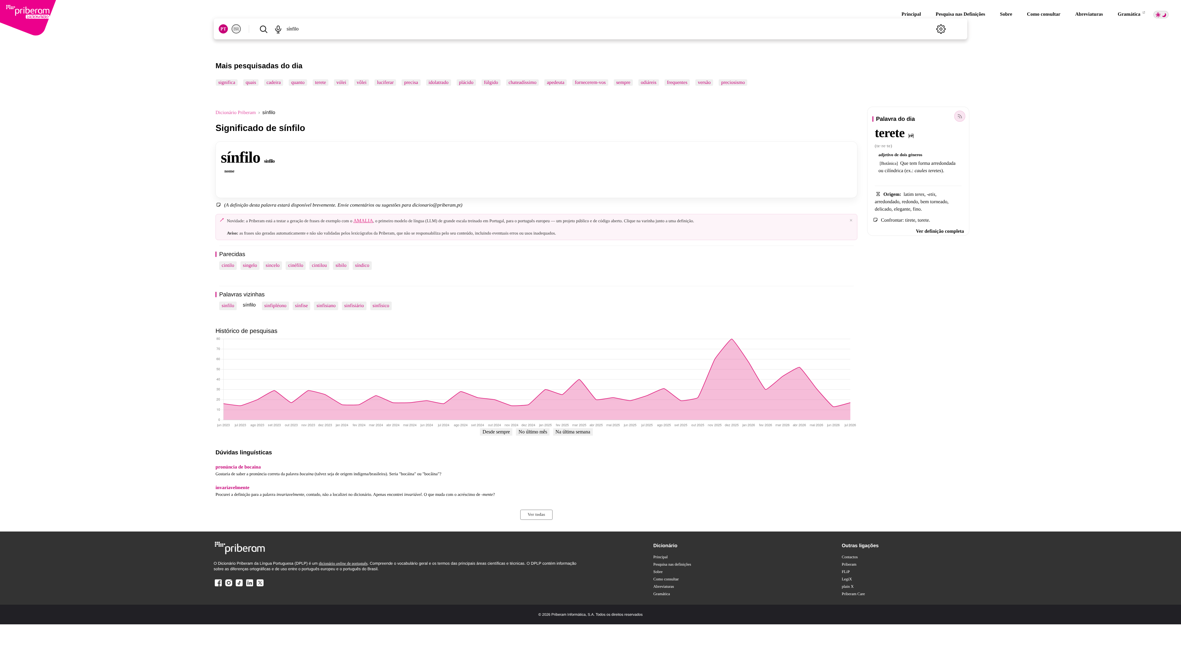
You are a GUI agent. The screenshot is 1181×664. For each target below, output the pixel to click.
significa (226, 82)
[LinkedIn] (249, 586)
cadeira (274, 82)
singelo (250, 265)
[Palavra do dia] (959, 116)
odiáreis (649, 82)
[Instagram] (228, 586)
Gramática (1130, 14)
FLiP (846, 571)
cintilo (228, 265)
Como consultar (1043, 14)
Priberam (849, 564)
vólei (341, 82)
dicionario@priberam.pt (436, 205)
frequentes (677, 82)
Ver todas (536, 514)
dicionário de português (343, 563)
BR (236, 29)
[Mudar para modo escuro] (1161, 14)
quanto (298, 82)
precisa (411, 82)
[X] (259, 586)
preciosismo (733, 82)
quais (251, 82)
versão (704, 82)
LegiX (847, 579)
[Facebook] (218, 586)
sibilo (341, 265)
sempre (623, 82)
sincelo (273, 265)
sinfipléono (275, 305)
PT (223, 29)
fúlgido (491, 82)
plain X (848, 586)
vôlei (362, 82)
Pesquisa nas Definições (960, 14)
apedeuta (555, 82)
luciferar (385, 82)
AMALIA (363, 220)
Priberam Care (853, 593)
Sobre (1006, 14)
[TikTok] (239, 586)
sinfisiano (326, 305)
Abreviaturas (1089, 14)
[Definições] (941, 29)
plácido (466, 82)
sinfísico (380, 305)
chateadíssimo (523, 82)
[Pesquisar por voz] (278, 29)
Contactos (850, 557)
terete (320, 82)
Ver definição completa (940, 231)
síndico (362, 265)
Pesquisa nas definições (672, 564)
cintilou (319, 265)
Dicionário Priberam (236, 112)
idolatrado (438, 82)
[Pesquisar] (263, 29)
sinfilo (228, 305)
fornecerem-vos (590, 82)
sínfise (301, 305)
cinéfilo (295, 265)
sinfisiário (354, 305)
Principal (911, 14)
